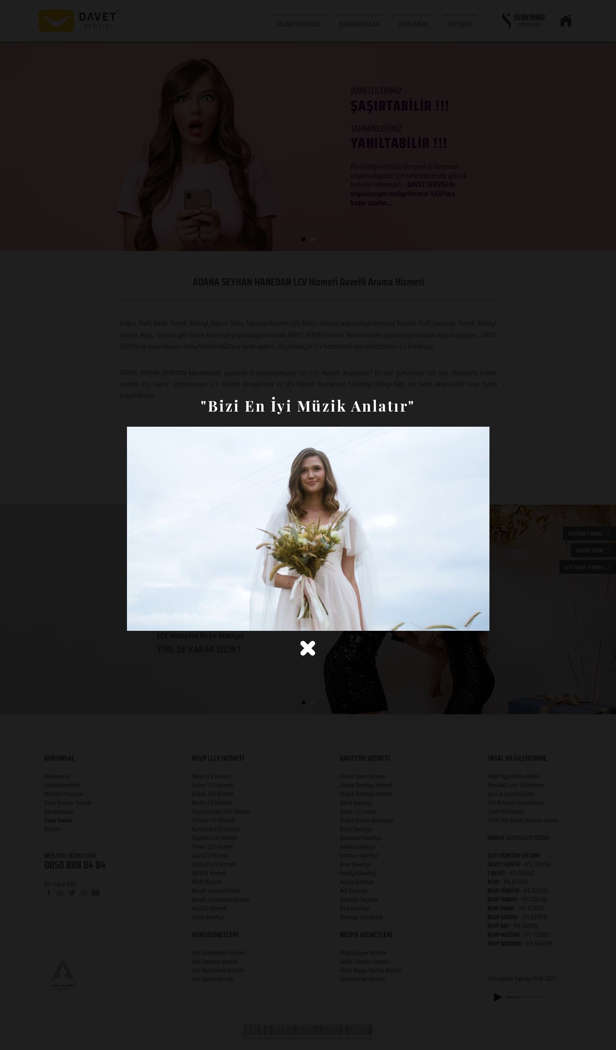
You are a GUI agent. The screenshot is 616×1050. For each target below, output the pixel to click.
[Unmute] (152, 619)
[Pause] (137, 619)
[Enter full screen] (478, 619)
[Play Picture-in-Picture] (463, 619)
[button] (307, 648)
